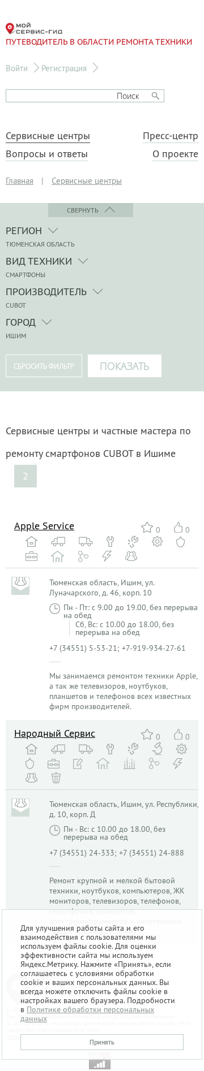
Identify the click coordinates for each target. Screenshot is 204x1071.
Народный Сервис (54, 733)
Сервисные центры (48, 136)
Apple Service (44, 525)
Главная (19, 180)
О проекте (175, 154)
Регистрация (64, 68)
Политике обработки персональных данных (87, 1014)
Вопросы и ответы (47, 154)
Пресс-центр (170, 136)
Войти (17, 68)
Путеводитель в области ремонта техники (99, 42)
